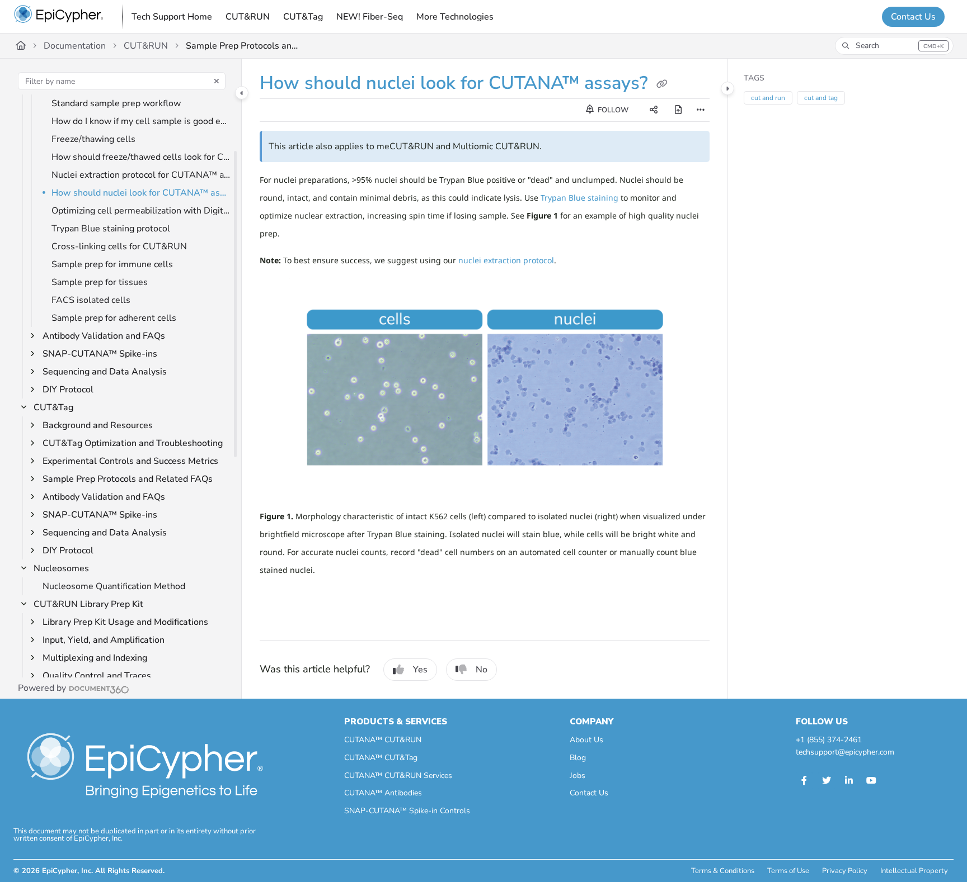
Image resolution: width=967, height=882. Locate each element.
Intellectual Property (914, 871)
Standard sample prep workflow (116, 103)
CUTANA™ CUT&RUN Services (398, 775)
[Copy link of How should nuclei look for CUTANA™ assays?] (662, 84)
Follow (612, 110)
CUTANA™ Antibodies (383, 793)
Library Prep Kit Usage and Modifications (125, 622)
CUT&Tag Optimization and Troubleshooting (133, 443)
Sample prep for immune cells (112, 264)
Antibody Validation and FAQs (104, 336)
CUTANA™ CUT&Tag (380, 757)
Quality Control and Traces (97, 676)
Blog (578, 757)
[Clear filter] (217, 81)
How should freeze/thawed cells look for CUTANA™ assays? (140, 157)
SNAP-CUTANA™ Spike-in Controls (407, 810)
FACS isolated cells (90, 300)
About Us (586, 739)
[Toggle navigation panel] (241, 92)
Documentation (75, 46)
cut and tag (821, 97)
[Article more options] (701, 110)
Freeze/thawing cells (93, 139)
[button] (894, 46)
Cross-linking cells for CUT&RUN (119, 246)
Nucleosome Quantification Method (114, 586)
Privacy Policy (844, 871)
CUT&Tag (53, 407)
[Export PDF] (678, 110)
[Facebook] (804, 780)
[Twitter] (826, 780)
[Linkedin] (849, 780)
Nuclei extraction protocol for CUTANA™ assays (140, 175)
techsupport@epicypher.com (845, 752)
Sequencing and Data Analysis (105, 372)
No (481, 669)
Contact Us (913, 17)
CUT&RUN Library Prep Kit (88, 604)
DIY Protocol (68, 389)
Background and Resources (98, 425)
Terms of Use (788, 871)
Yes (420, 669)
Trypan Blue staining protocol (110, 228)
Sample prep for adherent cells (113, 318)
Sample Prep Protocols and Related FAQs (242, 46)
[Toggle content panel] (727, 88)
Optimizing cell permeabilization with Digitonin (140, 211)
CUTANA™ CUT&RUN (382, 739)
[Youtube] (871, 780)
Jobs (577, 775)
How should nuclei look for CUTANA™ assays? (140, 193)
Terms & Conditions (722, 871)
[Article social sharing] (654, 110)
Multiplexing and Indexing (95, 658)
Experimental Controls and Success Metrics (130, 461)
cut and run (768, 97)
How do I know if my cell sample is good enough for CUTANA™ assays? (140, 121)
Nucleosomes (61, 568)
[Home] (58, 16)
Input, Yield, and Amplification (104, 640)
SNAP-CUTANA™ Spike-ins (100, 354)
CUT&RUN (146, 46)
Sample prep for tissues (99, 282)
